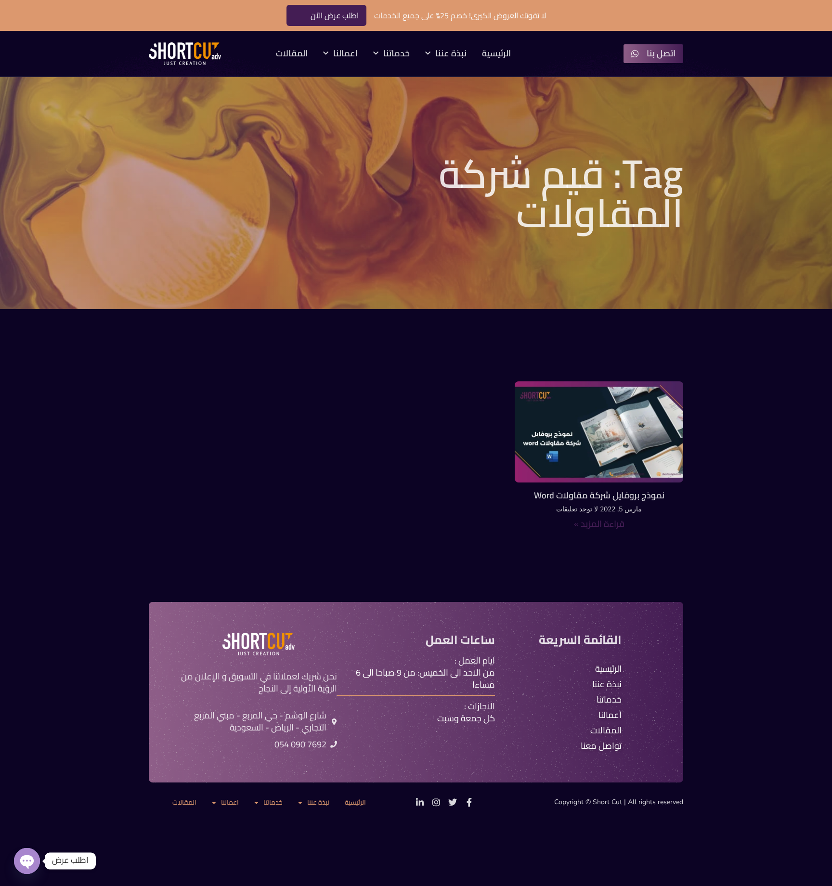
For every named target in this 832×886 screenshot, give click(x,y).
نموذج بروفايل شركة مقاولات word (599, 495)
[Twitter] (452, 802)
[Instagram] (436, 802)
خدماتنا (396, 53)
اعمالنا (345, 53)
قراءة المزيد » (599, 524)
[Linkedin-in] (420, 802)
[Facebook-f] (469, 802)
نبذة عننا (451, 53)
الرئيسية (496, 53)
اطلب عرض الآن (335, 15)
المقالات (292, 53)
